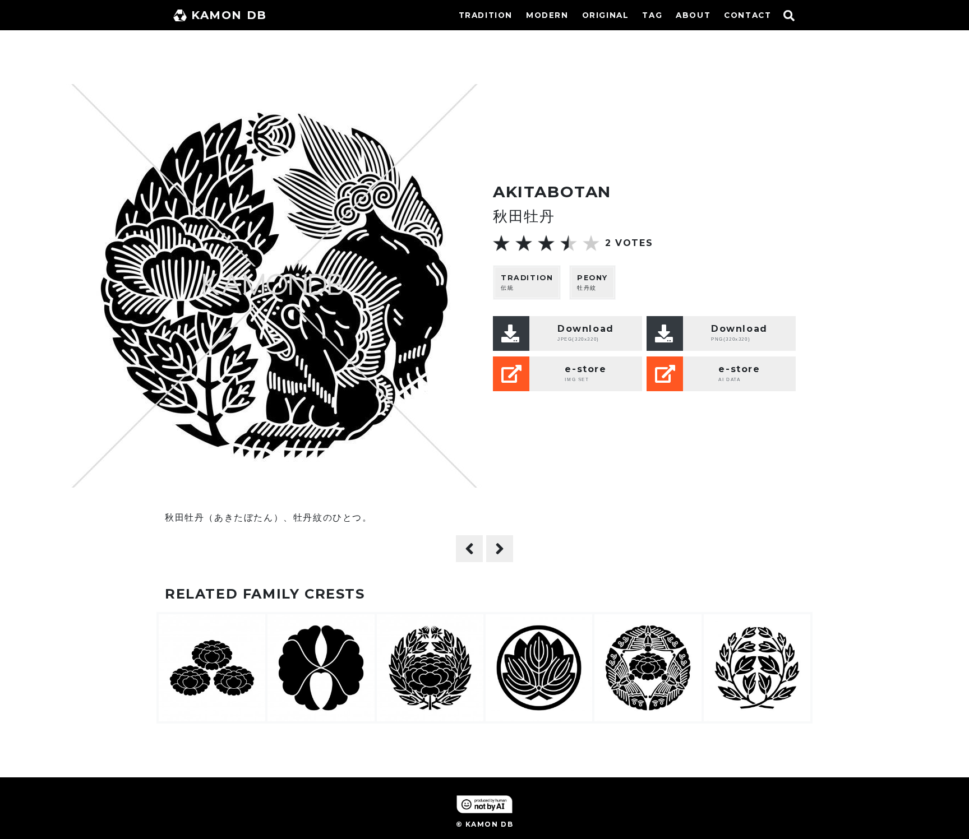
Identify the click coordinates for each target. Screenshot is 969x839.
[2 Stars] (523, 243)
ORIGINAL (605, 15)
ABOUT (693, 15)
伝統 (527, 282)
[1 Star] (501, 243)
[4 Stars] (568, 243)
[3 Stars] (546, 243)
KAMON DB (229, 15)
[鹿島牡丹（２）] (469, 548)
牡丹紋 (592, 282)
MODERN (547, 15)
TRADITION (486, 15)
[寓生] (499, 548)
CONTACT (747, 15)
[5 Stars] (591, 243)
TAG (652, 15)
